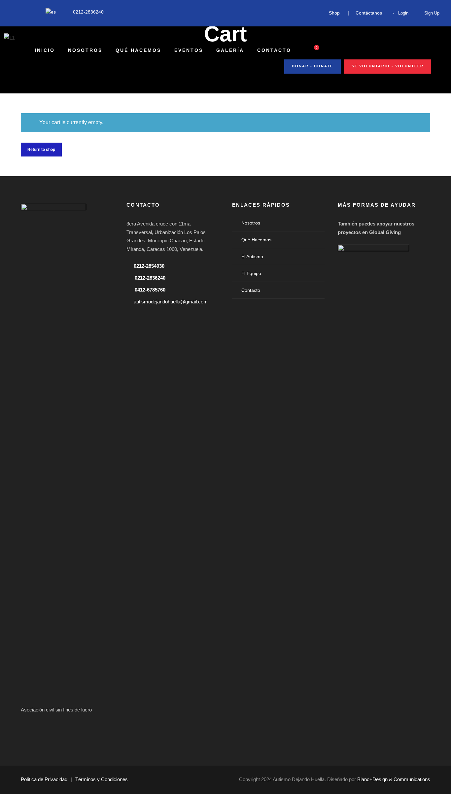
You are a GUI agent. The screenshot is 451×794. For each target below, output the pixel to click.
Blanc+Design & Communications (393, 779)
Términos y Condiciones (101, 779)
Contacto (274, 50)
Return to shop (41, 149)
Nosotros (85, 50)
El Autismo (252, 256)
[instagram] (34, 12)
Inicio (45, 50)
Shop (334, 13)
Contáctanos (369, 13)
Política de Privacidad (44, 779)
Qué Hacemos (138, 50)
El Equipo (251, 273)
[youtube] (23, 12)
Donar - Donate (312, 66)
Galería (230, 50)
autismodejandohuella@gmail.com (171, 301)
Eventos (188, 50)
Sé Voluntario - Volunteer (388, 66)
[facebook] (13, 12)
